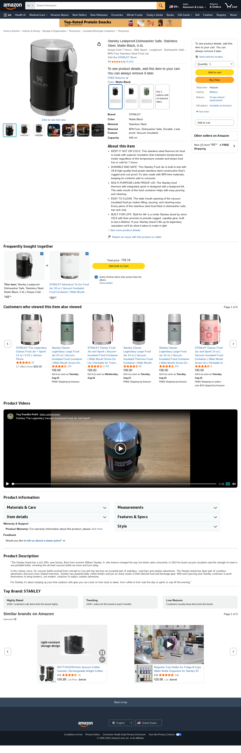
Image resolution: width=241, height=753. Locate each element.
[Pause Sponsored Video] (102, 652)
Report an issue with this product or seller (137, 236)
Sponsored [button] (8, 619)
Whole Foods (135, 14)
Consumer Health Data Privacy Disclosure (124, 734)
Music (233, 14)
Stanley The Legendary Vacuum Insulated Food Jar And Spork (53, 418)
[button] (7, 15)
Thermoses (74, 31)
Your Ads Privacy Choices (162, 734)
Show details (106, 283)
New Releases (99, 14)
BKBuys (214, 92)
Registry (221, 14)
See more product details (125, 230)
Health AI (20, 14)
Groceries (117, 14)
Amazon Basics (59, 14)
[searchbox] (96, 5)
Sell (197, 14)
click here (97, 528)
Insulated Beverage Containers (99, 31)
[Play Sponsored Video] (169, 644)
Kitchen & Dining (31, 31)
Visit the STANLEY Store (122, 57)
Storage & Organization (54, 31)
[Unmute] (234, 484)
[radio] (9, 130)
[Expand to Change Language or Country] (178, 7)
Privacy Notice (92, 734)
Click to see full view (54, 119)
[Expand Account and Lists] (205, 7)
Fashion (208, 14)
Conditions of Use (73, 734)
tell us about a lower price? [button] (45, 540)
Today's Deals (154, 14)
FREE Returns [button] (117, 77)
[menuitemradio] (228, 483)
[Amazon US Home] (85, 724)
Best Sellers (79, 14)
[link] (69, 265)
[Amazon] (13, 5)
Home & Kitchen (11, 31)
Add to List (204, 122)
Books (170, 14)
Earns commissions (50, 414)
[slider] (113, 483)
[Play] (7, 484)
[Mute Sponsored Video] (102, 659)
